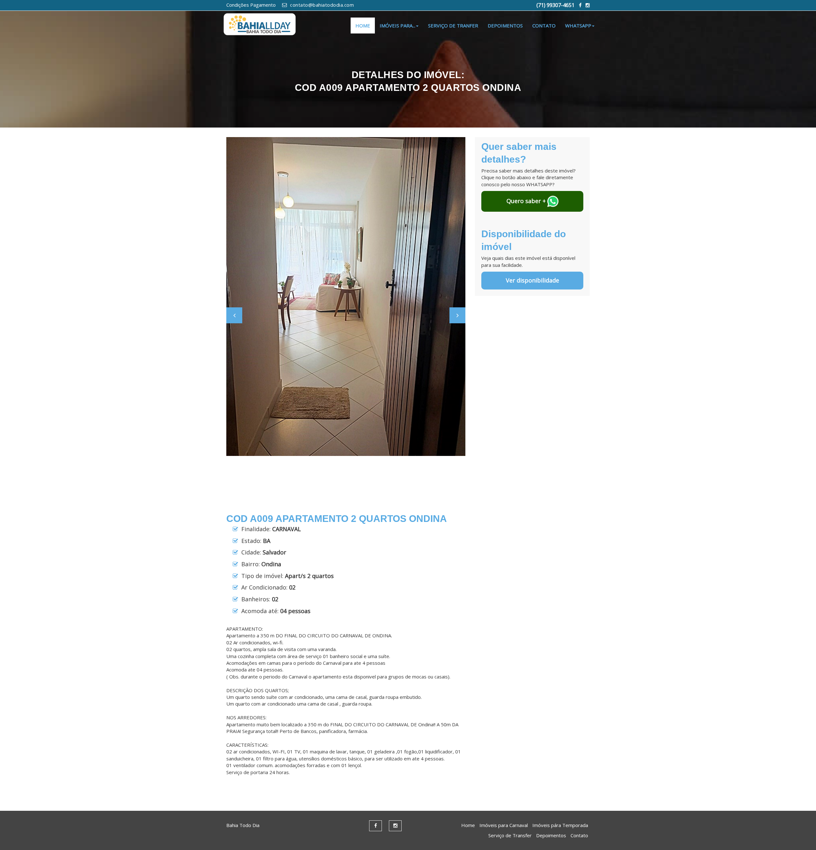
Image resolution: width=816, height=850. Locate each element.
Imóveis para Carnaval (503, 825)
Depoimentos (551, 835)
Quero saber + (526, 201)
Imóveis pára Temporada (560, 825)
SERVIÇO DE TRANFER (453, 25)
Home (468, 825)
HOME (362, 25)
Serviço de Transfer (510, 835)
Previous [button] (234, 315)
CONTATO (544, 25)
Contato (579, 835)
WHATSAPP (578, 25)
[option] (345, 296)
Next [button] (457, 315)
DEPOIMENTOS (505, 25)
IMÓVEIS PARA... (397, 25)
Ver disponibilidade (532, 280)
